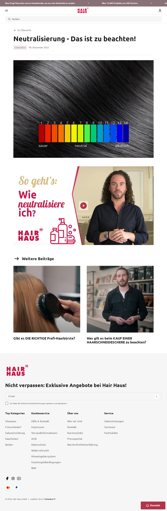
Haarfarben (11, 438)
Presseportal (74, 438)
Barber (9, 444)
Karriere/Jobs (75, 432)
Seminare (109, 427)
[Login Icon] (160, 10)
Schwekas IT (50, 499)
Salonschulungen (114, 421)
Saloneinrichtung (15, 432)
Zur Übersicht (24, 30)
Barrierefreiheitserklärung (82, 444)
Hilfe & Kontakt (40, 421)
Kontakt (71, 427)
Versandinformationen (44, 432)
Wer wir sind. (75, 421)
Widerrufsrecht (40, 450)
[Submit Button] (157, 397)
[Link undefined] (7, 478)
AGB (34, 438)
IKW (33, 468)
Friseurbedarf (13, 427)
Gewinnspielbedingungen (46, 462)
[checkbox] (6, 403)
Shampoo (10, 421)
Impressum (37, 427)
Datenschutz (38, 444)
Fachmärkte (111, 432)
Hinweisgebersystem (43, 456)
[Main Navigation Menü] (6, 10)
